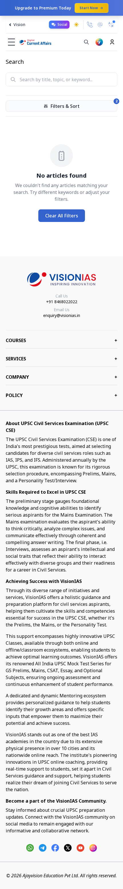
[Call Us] (89, 24)
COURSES (61, 340)
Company (61, 377)
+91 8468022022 (61, 301)
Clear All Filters (61, 216)
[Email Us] (100, 25)
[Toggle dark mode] (76, 24)
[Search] (86, 42)
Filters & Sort (83, 104)
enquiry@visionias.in (61, 315)
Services (61, 359)
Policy (61, 395)
